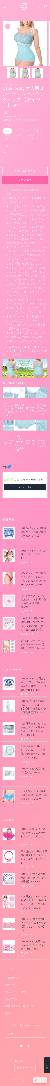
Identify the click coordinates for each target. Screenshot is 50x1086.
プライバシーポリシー (17, 992)
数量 (5, 153)
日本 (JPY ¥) (23, 1067)
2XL (19, 138)
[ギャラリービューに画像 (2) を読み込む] (25, 72)
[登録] (41, 1033)
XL (7, 138)
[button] (4, 6)
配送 (7, 1013)
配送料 (5, 120)
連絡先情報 (11, 999)
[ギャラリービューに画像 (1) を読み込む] (12, 72)
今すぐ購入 (25, 180)
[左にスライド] (3, 74)
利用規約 (10, 984)
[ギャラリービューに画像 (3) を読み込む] (37, 72)
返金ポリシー (12, 977)
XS (7, 130)
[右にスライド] (47, 74)
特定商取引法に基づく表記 (20, 1006)
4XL (8, 145)
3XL (31, 138)
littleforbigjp (20, 1080)
